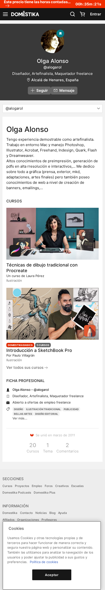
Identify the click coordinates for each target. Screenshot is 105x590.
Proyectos (22, 486)
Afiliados (8, 519)
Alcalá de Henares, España (55, 80)
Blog (52, 513)
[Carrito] (82, 14)
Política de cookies (44, 562)
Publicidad (71, 409)
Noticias (41, 513)
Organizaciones (28, 519)
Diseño (18, 409)
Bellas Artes (23, 413)
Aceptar (52, 575)
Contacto (26, 513)
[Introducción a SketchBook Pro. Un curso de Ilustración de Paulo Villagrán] (52, 314)
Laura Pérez (35, 276)
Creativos (62, 486)
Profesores (49, 519)
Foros (48, 486)
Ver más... (19, 418)
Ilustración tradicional (43, 409)
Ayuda (62, 513)
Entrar (95, 14)
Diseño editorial (46, 413)
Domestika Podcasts (16, 492)
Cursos (7, 486)
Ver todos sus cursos (25, 367)
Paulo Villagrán (23, 355)
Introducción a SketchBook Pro (39, 350)
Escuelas (77, 486)
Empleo (37, 486)
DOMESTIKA (24, 14)
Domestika (9, 513)
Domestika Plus (44, 492)
